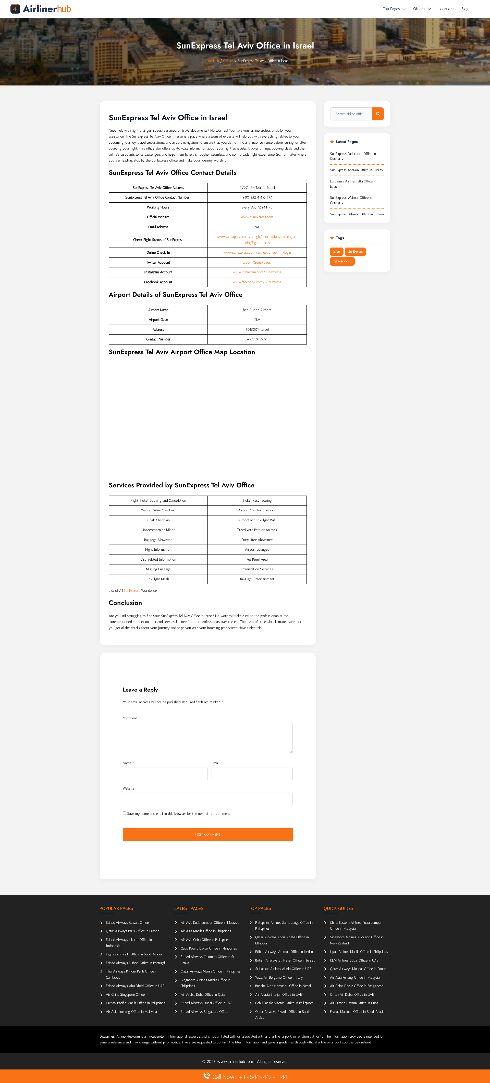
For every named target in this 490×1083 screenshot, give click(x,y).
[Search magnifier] (378, 113)
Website (128, 788)
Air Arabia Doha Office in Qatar (203, 994)
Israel (336, 251)
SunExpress (132, 590)
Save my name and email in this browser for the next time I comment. (178, 813)
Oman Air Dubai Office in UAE (352, 994)
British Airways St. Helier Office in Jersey (285, 960)
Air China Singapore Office (125, 994)
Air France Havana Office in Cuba (354, 1003)
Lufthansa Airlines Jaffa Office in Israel (353, 184)
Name (128, 763)
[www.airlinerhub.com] (40, 9)
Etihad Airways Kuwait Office (127, 922)
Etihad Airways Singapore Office (204, 1012)
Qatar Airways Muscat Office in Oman (358, 969)
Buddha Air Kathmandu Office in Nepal (283, 986)
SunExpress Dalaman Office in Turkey (357, 214)
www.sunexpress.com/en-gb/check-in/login (257, 252)
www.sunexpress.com (257, 217)
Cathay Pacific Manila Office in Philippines (135, 1003)
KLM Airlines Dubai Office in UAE (354, 960)
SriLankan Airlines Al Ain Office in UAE (283, 969)
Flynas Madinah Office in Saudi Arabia (357, 1012)
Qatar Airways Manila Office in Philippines (211, 971)
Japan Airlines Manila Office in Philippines (359, 952)
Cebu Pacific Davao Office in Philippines (209, 948)
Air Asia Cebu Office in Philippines (205, 940)
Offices (419, 8)
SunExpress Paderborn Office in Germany (353, 156)
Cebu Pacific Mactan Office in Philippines (284, 1003)
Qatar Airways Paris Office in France (132, 931)
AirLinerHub (210, 61)
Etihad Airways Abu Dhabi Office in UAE (135, 986)
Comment (131, 718)
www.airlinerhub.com (235, 1061)
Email (217, 763)
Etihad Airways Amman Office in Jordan (284, 952)
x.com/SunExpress (257, 262)
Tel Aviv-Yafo (342, 261)
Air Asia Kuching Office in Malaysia (131, 1012)
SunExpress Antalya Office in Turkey (356, 170)
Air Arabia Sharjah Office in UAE (278, 994)
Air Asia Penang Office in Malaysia (354, 977)
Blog (465, 8)
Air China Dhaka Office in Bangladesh (356, 986)
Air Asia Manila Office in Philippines (206, 931)
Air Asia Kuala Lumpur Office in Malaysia (210, 922)
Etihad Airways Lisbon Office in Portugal (135, 963)
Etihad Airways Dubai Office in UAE (206, 1003)
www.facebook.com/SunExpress (257, 282)
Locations (446, 8)
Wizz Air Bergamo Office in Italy (279, 977)
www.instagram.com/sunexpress (257, 272)
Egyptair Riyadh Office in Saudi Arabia (134, 954)
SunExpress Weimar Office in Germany (351, 200)
